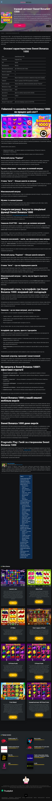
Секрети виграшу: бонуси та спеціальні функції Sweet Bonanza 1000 (25, 502)
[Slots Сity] (4, 760)
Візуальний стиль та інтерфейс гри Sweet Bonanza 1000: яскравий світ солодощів (25, 528)
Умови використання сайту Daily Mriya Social (10, 798)
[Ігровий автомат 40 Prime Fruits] (39, 699)
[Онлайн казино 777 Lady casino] (30, 748)
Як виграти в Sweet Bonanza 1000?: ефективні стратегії (24, 544)
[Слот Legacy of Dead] (39, 624)
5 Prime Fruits (39, 663)
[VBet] (4, 768)
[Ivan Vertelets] (4, 467)
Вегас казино (37, 738)
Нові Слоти (48, 797)
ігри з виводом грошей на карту (20, 215)
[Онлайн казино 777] (4, 743)
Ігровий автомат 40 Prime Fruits (39, 702)
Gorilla (35, 763)
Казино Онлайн (18, 797)
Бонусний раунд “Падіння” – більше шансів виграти (25, 514)
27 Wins (13, 628)
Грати (19, 25)
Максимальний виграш (25, 496)
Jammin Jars (13, 589)
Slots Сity (10, 755)
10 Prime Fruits (13, 663)
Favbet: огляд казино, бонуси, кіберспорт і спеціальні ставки (41, 755)
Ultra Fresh (39, 589)
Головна (2, 33)
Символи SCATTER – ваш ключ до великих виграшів (26, 506)
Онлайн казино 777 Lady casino (41, 746)
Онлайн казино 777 (12, 738)
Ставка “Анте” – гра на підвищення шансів (26, 518)
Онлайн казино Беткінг (13, 746)
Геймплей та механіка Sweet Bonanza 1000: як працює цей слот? (25, 483)
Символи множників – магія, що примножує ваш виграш (26, 510)
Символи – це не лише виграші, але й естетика (26, 533)
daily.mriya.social (19, 464)
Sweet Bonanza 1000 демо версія (24, 552)
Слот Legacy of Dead (39, 628)
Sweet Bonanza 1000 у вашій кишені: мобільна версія (25, 548)
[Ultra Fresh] (39, 586)
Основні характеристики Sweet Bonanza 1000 (25, 479)
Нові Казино (11, 797)
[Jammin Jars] (13, 586)
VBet (9, 763)
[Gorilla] (30, 768)
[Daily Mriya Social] (26, 2)
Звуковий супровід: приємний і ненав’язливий (25, 539)
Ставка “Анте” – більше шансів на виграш (26, 493)
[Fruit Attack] (13, 699)
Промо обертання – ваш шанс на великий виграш (26, 490)
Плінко (23, 797)
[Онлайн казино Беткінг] (4, 752)
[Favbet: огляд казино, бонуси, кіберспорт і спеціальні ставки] (30, 760)
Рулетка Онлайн (29, 797)
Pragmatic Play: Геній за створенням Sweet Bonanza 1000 (25, 556)
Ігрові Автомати (5, 797)
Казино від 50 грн (41, 797)
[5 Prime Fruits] (39, 660)
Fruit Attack (13, 702)
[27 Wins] (13, 624)
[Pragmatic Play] (48, 26)
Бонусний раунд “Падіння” (25, 486)
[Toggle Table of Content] (29, 477)
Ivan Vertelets (11, 463)
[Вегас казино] (30, 743)
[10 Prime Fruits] (13, 660)
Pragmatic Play (27, 450)
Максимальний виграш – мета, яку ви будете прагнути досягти (26, 522)
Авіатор (35, 797)
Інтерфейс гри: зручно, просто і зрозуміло (26, 536)
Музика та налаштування (25, 499)
